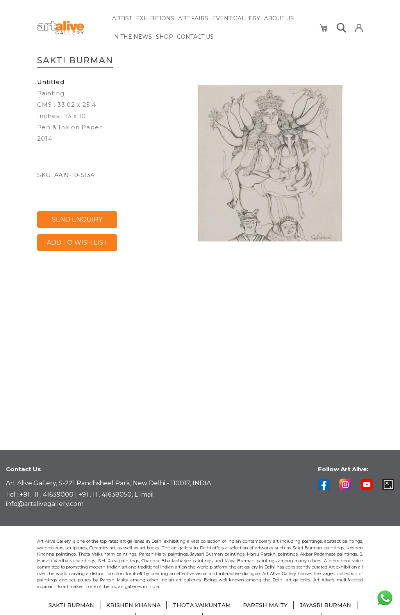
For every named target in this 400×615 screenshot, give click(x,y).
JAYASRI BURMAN (325, 605)
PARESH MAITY (265, 605)
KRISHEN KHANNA (133, 605)
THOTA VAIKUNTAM (202, 605)
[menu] (211, 27)
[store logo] (70, 28)
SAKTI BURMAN (71, 605)
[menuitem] (122, 18)
